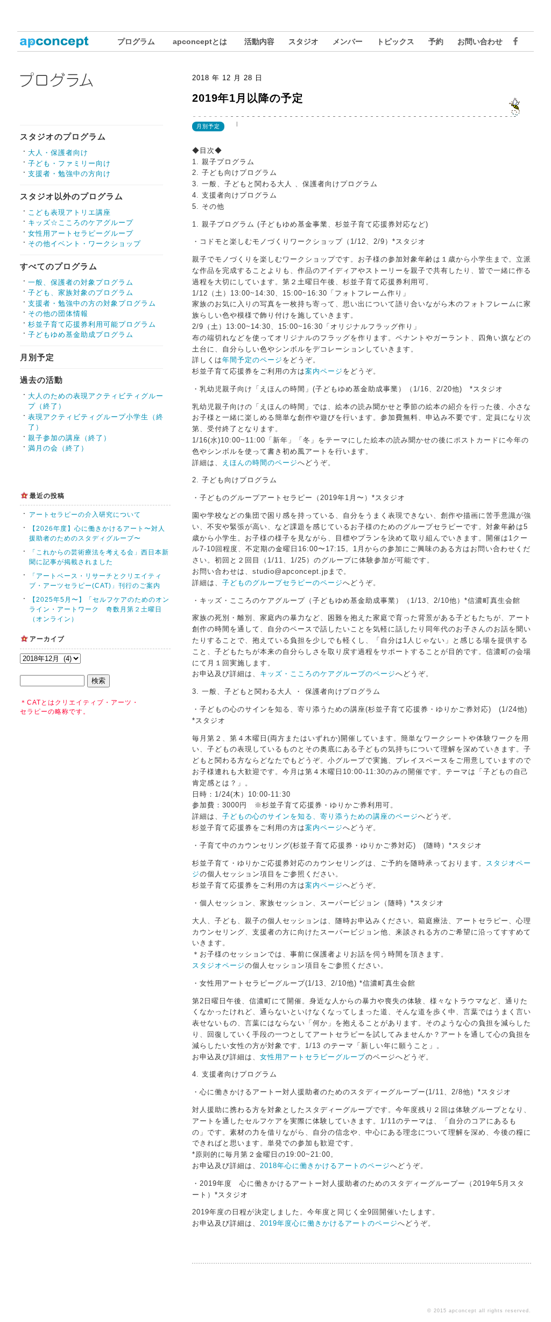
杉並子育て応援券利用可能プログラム (92, 324)
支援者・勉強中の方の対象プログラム (92, 303)
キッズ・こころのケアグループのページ (327, 674)
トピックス (395, 41)
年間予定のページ (252, 360)
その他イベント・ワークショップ (84, 244)
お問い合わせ (480, 41)
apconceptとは (200, 41)
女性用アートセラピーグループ (80, 233)
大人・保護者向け (58, 153)
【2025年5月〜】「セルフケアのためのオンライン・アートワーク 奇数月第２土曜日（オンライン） (99, 609)
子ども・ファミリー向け (69, 163)
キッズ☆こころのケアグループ (80, 223)
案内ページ (324, 371)
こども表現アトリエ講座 (69, 212)
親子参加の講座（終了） (69, 438)
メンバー (348, 41)
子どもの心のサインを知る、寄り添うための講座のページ (320, 816)
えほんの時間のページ (260, 463)
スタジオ (303, 41)
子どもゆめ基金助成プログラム (80, 334)
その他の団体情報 (58, 314)
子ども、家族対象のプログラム (80, 293)
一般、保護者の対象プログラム (80, 282)
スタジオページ (218, 965)
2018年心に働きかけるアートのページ (325, 1166)
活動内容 (259, 41)
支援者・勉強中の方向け (69, 174)
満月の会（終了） (58, 448)
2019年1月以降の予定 (247, 98)
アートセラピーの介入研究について (85, 514)
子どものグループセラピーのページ (282, 583)
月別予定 (37, 357)
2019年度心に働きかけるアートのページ (329, 1223)
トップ (60, 41)
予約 (435, 41)
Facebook (512, 41)
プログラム (136, 41)
